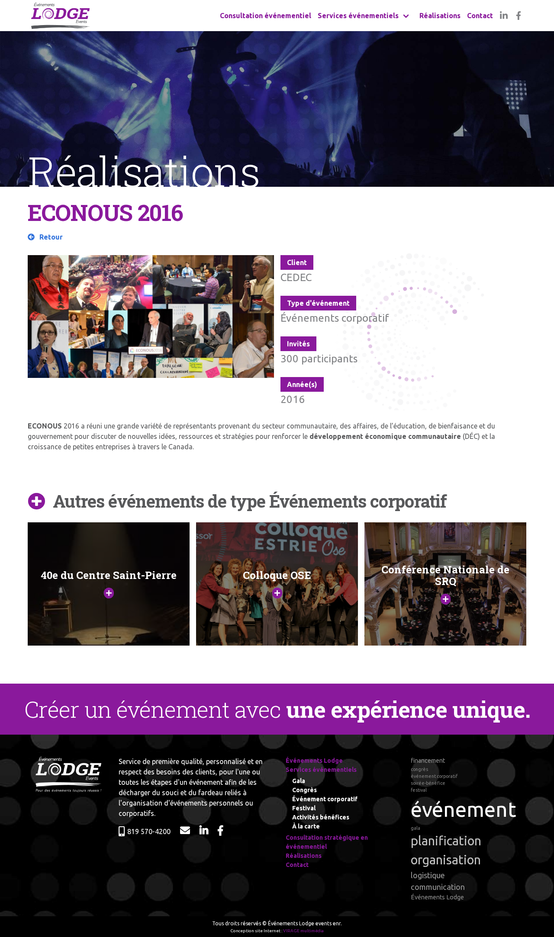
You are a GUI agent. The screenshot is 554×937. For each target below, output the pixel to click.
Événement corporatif (325, 799)
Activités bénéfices (320, 817)
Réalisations (440, 15)
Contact (480, 15)
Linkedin (503, 15)
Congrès (304, 790)
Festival (304, 808)
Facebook (518, 15)
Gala (298, 780)
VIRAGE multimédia (303, 930)
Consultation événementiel (265, 15)
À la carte (306, 826)
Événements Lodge (314, 760)
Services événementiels (358, 15)
